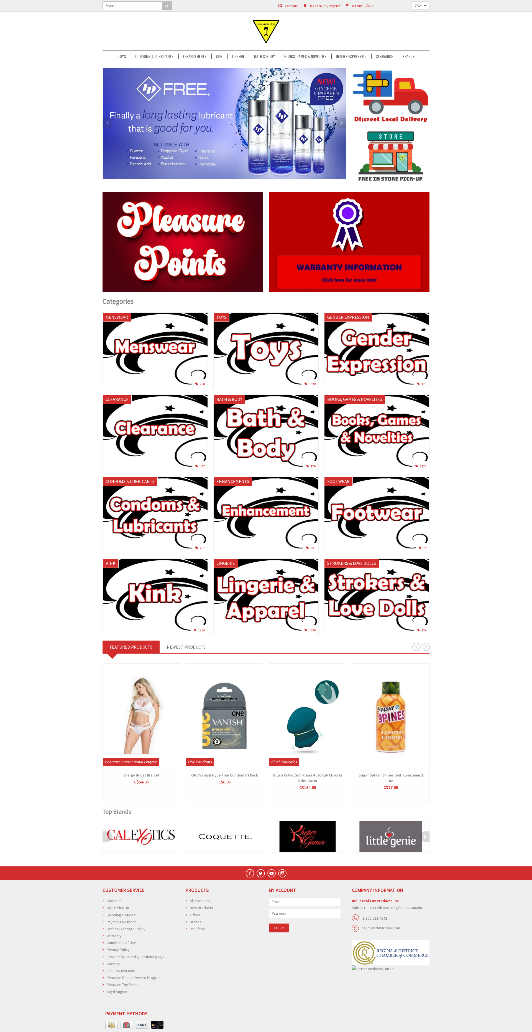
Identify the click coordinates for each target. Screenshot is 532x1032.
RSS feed (197, 928)
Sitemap (114, 963)
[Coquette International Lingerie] (224, 836)
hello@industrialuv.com (381, 927)
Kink (219, 56)
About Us (114, 900)
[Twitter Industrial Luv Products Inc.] (261, 873)
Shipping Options (121, 914)
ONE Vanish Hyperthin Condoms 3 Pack (224, 775)
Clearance (384, 56)
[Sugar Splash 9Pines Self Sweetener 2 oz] (390, 716)
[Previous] (107, 123)
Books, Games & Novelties (305, 56)
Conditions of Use (121, 942)
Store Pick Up (118, 907)
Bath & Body (264, 56)
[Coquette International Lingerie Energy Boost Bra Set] (141, 716)
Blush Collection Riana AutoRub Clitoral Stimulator (307, 778)
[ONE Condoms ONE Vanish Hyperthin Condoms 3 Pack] (224, 716)
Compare (291, 6)
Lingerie (238, 56)
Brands (408, 56)
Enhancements (194, 56)
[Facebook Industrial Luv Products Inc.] (250, 873)
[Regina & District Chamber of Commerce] (390, 952)
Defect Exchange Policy (126, 928)
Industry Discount (121, 970)
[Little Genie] (390, 836)
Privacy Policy (118, 949)
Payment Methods (122, 921)
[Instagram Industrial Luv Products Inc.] (282, 873)
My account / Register (325, 6)
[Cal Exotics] (141, 836)
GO (167, 6)
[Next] (341, 123)
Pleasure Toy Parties (123, 984)
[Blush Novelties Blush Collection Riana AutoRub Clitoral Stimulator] (307, 716)
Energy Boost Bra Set (141, 775)
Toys (122, 56)
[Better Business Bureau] (390, 968)
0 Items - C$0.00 (363, 6)
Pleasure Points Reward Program (134, 977)
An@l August (117, 991)
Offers (195, 914)
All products (200, 900)
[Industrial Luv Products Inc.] (266, 31)
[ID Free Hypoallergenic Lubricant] (224, 123)
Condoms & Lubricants (154, 56)
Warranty (114, 935)
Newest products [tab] (186, 647)
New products (201, 907)
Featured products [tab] (131, 647)
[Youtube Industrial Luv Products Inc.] (271, 873)
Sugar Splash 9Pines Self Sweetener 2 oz (391, 778)
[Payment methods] (111, 1025)
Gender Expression (351, 56)
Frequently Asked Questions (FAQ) (135, 956)
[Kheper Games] (307, 836)
